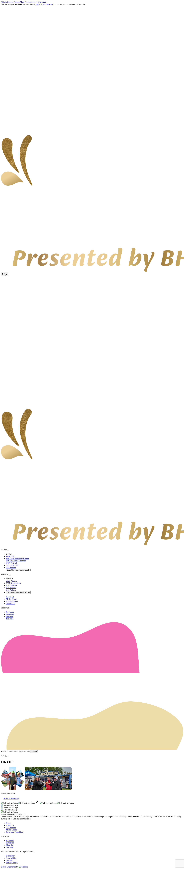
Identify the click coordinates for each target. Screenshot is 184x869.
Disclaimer (10, 856)
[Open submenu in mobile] (8, 550)
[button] (92, 277)
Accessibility (11, 858)
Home (8, 823)
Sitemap (9, 860)
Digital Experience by (10, 867)
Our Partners (11, 827)
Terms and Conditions (14, 832)
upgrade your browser (44, 4)
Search (3, 751)
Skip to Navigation (38, 2)
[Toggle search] (4, 274)
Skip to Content (7, 2)
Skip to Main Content (22, 2)
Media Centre (11, 830)
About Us (10, 825)
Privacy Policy (12, 862)
